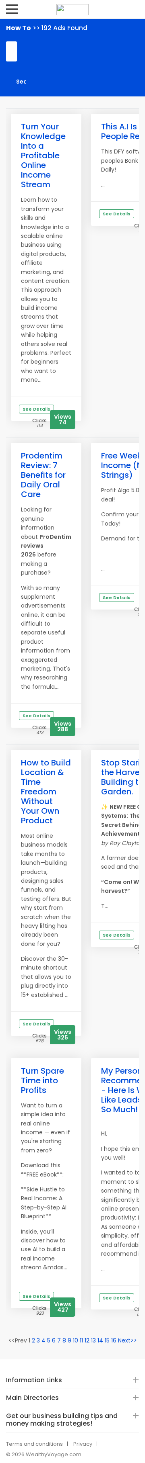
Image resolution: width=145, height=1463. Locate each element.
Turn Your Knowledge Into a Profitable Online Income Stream (43, 155)
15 (107, 1340)
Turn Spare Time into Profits (42, 1080)
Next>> (127, 1340)
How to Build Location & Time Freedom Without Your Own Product (46, 791)
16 (113, 1340)
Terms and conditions (34, 1444)
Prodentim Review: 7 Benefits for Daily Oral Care (43, 475)
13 (93, 1340)
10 (75, 1340)
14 (100, 1340)
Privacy (82, 1444)
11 (81, 1340)
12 (87, 1340)
